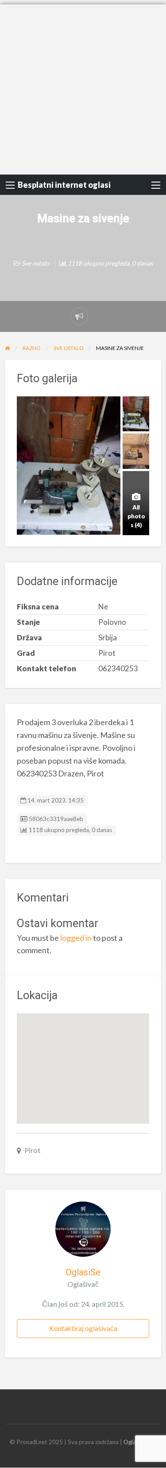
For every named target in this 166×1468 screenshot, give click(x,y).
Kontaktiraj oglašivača (83, 1328)
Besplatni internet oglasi (64, 185)
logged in (76, 938)
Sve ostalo (35, 263)
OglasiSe (83, 1272)
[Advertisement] (83, 87)
